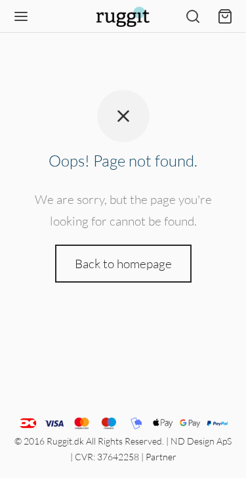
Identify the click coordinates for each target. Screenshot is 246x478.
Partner (161, 456)
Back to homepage (123, 263)
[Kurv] (225, 16)
